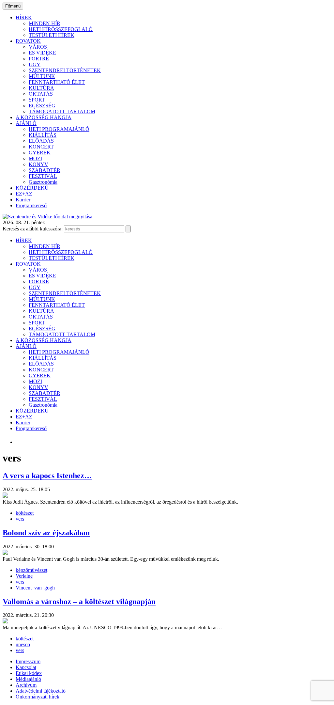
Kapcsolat (26, 667)
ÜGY (34, 64)
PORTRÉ (39, 58)
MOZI (35, 158)
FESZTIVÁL (43, 176)
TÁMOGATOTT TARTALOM (62, 111)
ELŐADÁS (41, 141)
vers (20, 519)
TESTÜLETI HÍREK (51, 35)
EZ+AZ (24, 193)
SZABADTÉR (44, 170)
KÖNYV (38, 164)
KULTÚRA (41, 88)
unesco (23, 644)
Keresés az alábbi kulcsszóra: (33, 228)
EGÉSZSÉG (42, 105)
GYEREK (40, 152)
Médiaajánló (28, 679)
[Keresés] (128, 229)
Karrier (23, 199)
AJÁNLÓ (26, 123)
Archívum (26, 685)
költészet (25, 513)
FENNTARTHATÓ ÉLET (57, 82)
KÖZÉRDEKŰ (32, 188)
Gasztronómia (43, 182)
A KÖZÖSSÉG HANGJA (43, 117)
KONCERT (41, 146)
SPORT (37, 99)
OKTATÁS (41, 94)
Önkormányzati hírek (37, 696)
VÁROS (38, 47)
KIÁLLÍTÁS (42, 135)
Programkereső (31, 205)
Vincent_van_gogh (35, 587)
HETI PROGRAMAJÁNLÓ (59, 129)
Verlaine (24, 576)
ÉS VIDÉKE (42, 52)
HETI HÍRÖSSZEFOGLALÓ (61, 29)
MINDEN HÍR (44, 23)
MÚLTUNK (42, 76)
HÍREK (24, 17)
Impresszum (28, 661)
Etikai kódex (29, 673)
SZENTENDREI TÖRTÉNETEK (65, 70)
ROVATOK (28, 41)
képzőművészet (31, 570)
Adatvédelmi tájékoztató (41, 691)
